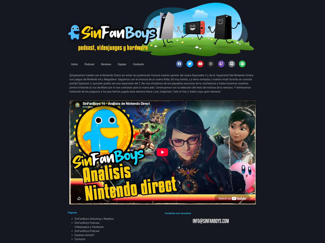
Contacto (138, 64)
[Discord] (231, 63)
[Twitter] (189, 63)
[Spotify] (242, 63)
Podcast (89, 64)
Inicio (74, 64)
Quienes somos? (84, 235)
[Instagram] (210, 63)
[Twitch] (221, 63)
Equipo (122, 64)
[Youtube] (200, 63)
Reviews (106, 64)
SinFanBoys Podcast (86, 231)
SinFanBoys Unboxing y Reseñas (94, 218)
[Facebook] (179, 63)
